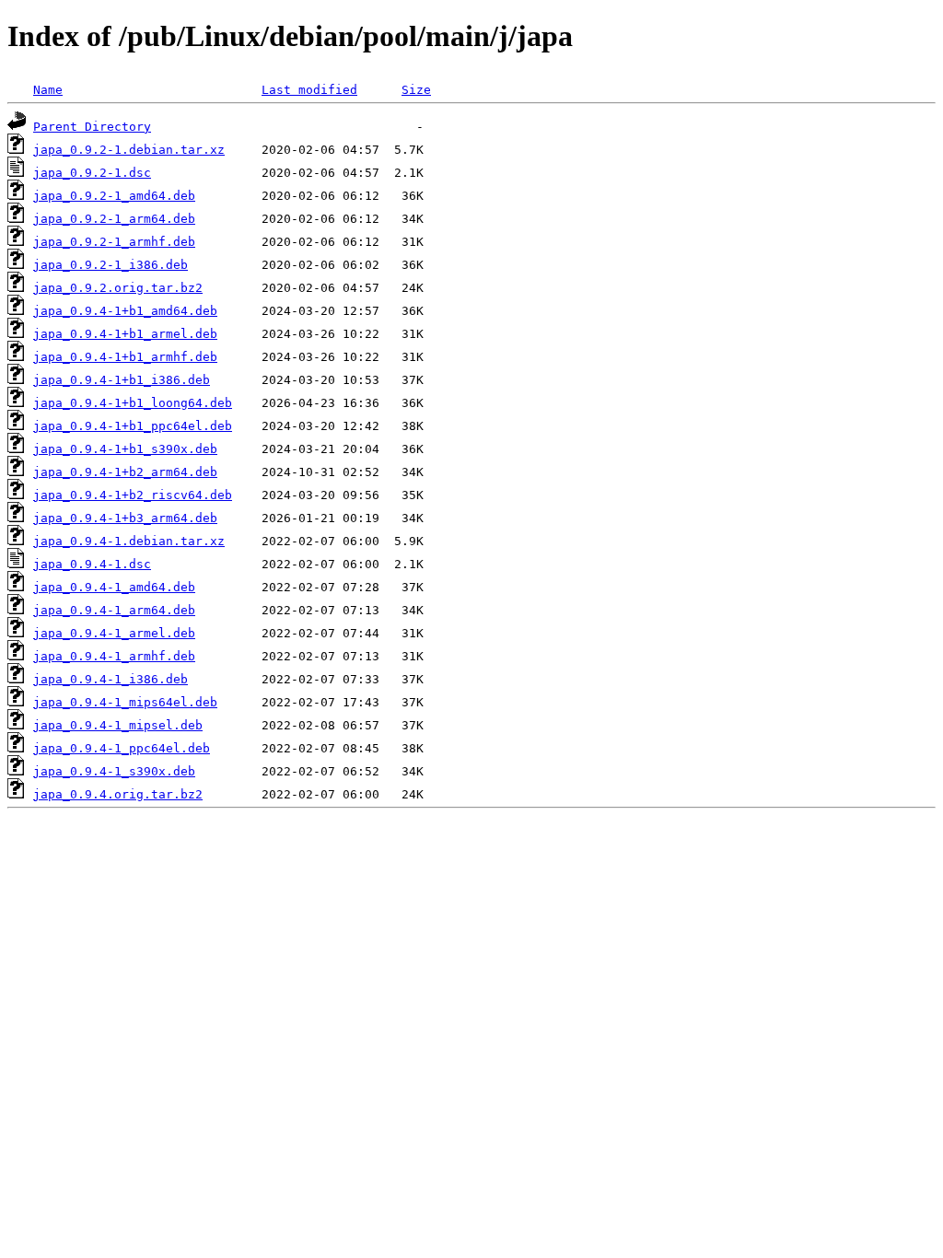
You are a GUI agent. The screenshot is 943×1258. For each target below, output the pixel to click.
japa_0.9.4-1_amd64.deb (114, 587)
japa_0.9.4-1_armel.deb (114, 633)
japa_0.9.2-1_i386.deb (110, 265)
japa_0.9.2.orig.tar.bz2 (118, 288)
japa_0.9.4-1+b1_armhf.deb (125, 357)
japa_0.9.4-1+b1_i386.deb (121, 380)
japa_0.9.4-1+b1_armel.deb (125, 334)
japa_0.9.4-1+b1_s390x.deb (125, 449)
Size (416, 90)
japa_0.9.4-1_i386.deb (110, 679)
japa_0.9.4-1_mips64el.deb (125, 702)
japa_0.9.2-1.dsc (92, 173)
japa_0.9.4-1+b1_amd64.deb (125, 311)
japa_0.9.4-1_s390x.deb (114, 771)
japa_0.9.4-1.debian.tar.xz (129, 541)
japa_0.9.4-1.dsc (92, 564)
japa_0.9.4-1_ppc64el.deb (121, 748)
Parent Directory (92, 127)
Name (48, 90)
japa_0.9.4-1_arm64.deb (114, 610)
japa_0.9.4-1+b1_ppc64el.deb (132, 426)
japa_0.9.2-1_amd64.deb (114, 196)
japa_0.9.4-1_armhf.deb (114, 656)
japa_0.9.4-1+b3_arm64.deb (125, 518)
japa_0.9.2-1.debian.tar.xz (129, 150)
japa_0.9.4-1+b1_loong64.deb (132, 403)
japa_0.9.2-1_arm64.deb (114, 219)
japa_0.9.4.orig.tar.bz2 (118, 794)
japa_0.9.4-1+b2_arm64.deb (125, 472)
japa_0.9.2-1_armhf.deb (114, 242)
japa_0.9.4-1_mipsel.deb (118, 725)
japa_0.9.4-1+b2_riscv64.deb (132, 495)
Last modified (309, 90)
